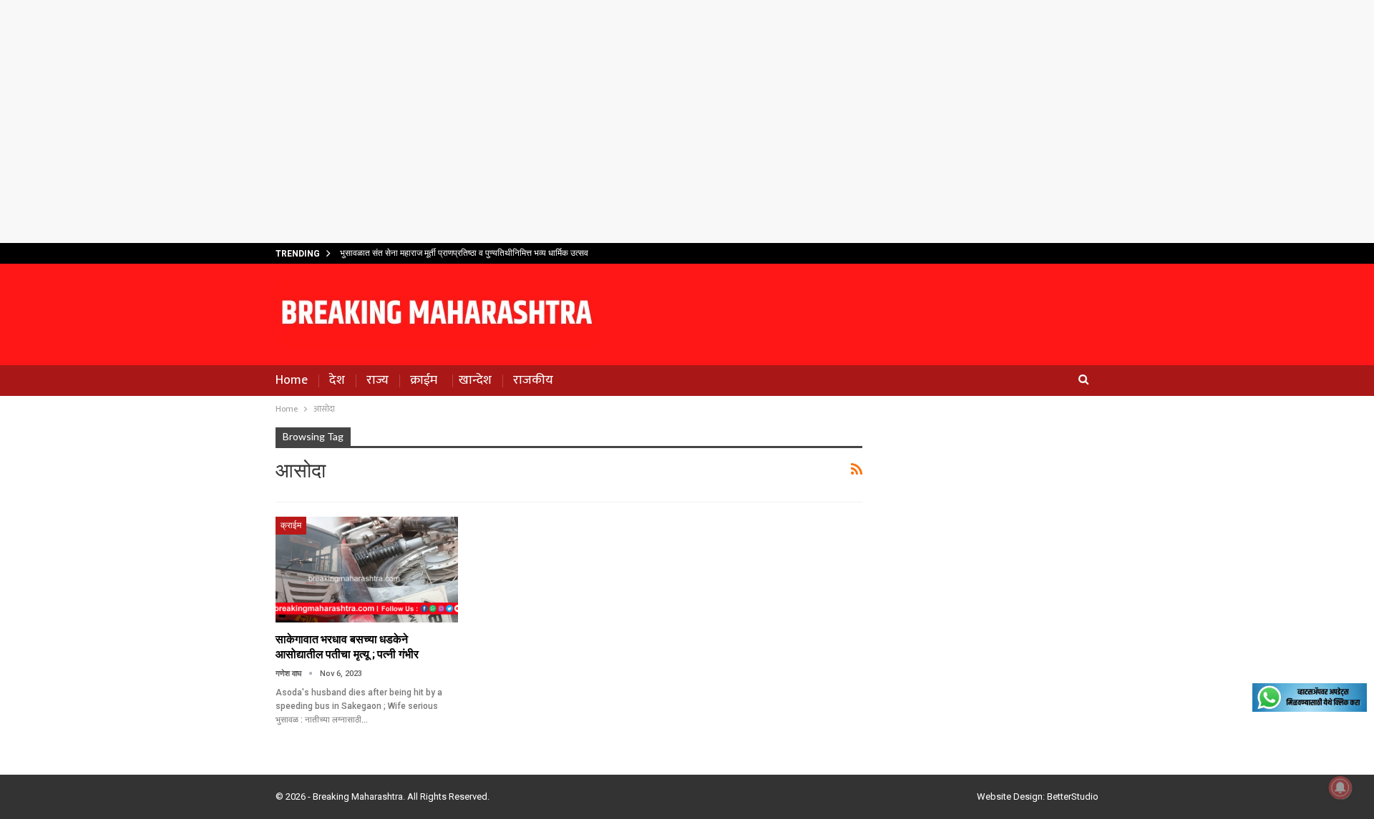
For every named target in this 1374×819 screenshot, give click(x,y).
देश (337, 380)
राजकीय (533, 380)
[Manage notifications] (1340, 787)
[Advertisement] (687, 121)
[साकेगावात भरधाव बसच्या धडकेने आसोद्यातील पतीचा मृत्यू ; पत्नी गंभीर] (367, 569)
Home (292, 380)
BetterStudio (1072, 796)
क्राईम (423, 380)
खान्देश (475, 380)
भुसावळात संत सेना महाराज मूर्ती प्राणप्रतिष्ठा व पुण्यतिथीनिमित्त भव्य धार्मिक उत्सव (464, 253)
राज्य (377, 380)
